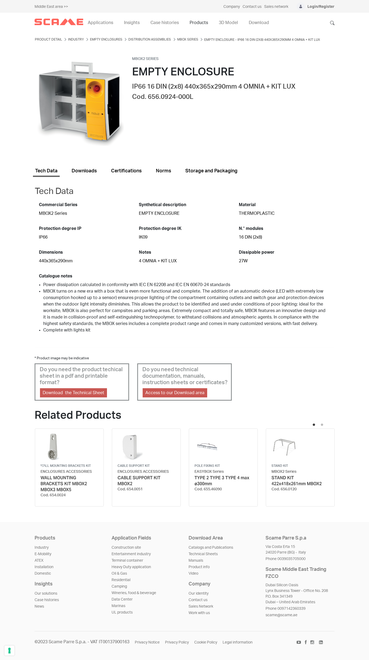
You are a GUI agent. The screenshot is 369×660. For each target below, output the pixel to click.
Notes (145, 252)
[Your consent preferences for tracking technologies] (9, 650)
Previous (43, 467)
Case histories (47, 600)
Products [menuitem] (199, 23)
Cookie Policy (205, 642)
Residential (121, 580)
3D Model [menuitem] (228, 23)
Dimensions (51, 252)
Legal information (238, 642)
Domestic (43, 573)
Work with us (199, 613)
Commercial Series (58, 205)
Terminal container (127, 560)
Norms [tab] (163, 171)
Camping (119, 586)
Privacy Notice (147, 642)
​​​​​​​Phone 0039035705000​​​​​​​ (286, 559)
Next (326, 467)
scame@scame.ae (281, 615)
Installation (44, 567)
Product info (199, 567)
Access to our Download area (174, 393)
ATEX (39, 560)
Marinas (118, 606)
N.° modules (251, 228)
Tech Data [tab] (46, 171)
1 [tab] (314, 425)
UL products (122, 612)
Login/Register (320, 7)
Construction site (126, 548)
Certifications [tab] (126, 171)
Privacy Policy (177, 642)
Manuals (196, 560)
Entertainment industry (131, 554)
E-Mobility (43, 554)
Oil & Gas (119, 573)
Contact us (198, 600)
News (39, 606)
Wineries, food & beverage (134, 593)
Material (247, 205)
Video (193, 573)
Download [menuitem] (259, 23)
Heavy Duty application (131, 567)
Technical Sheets (203, 554)
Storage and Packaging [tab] (211, 171)
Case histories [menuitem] (164, 23)
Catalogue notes (55, 276)
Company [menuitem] (231, 7)
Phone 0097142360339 (286, 609)
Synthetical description (162, 205)
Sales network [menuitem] (276, 7)
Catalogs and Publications (211, 548)
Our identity (199, 593)
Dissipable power (256, 252)
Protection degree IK (160, 228)
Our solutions (46, 593)
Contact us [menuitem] (252, 7)
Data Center (122, 599)
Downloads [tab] (84, 171)
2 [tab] (322, 425)
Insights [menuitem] (132, 23)
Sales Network (201, 606)
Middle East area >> (51, 7)
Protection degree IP (60, 228)
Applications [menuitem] (100, 23)
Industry (42, 548)
